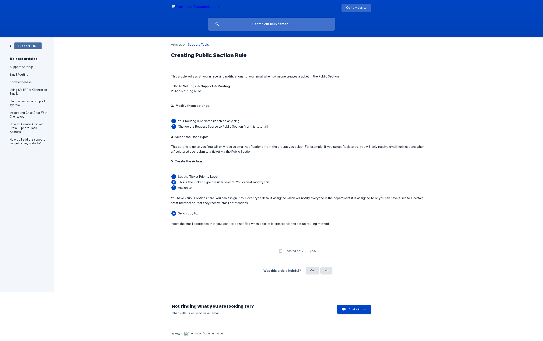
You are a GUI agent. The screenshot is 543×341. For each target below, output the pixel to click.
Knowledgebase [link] (21, 82)
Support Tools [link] (198, 44)
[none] (195, 7)
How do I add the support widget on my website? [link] (27, 141)
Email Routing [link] (19, 74)
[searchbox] (271, 24)
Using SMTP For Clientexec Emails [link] (28, 91)
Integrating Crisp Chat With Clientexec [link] (29, 114)
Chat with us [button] (357, 309)
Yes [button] (312, 270)
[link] (26, 46)
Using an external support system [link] (27, 103)
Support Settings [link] (22, 67)
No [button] (326, 270)
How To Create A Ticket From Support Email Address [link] (26, 128)
